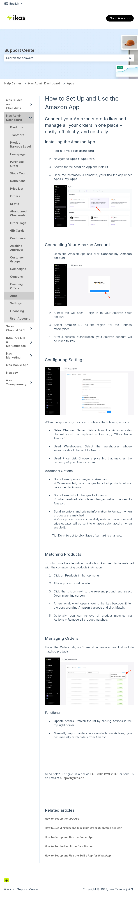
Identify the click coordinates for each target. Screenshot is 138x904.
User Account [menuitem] (20, 318)
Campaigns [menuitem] (18, 269)
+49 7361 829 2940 (104, 774)
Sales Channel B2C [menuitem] (15, 328)
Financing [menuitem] (17, 311)
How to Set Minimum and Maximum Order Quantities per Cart (83, 827)
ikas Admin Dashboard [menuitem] (14, 117)
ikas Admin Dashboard (44, 83)
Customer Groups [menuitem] (17, 259)
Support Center (20, 50)
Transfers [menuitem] (17, 135)
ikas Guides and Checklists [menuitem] (14, 104)
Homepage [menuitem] (18, 154)
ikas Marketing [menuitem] (13, 355)
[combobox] (65, 57)
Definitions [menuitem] (18, 181)
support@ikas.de (72, 778)
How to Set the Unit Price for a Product (69, 846)
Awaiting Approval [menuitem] (16, 247)
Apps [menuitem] (13, 296)
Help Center (12, 83)
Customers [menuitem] (18, 238)
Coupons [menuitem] (16, 276)
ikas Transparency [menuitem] (16, 382)
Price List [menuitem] (16, 188)
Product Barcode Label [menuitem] (20, 144)
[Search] (130, 57)
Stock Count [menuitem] (18, 173)
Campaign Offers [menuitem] (17, 286)
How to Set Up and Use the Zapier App (69, 837)
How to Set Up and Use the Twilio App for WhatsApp (78, 855)
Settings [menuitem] (16, 303)
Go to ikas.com (120, 18)
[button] (31, 100)
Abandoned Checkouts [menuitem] (18, 213)
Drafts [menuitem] (14, 204)
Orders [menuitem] (15, 196)
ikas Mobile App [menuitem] (17, 365)
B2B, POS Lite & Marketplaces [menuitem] (16, 342)
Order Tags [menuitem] (18, 223)
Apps (70, 83)
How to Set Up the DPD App (62, 818)
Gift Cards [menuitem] (17, 230)
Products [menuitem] (16, 127)
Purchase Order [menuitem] (17, 163)
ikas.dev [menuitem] (12, 372)
